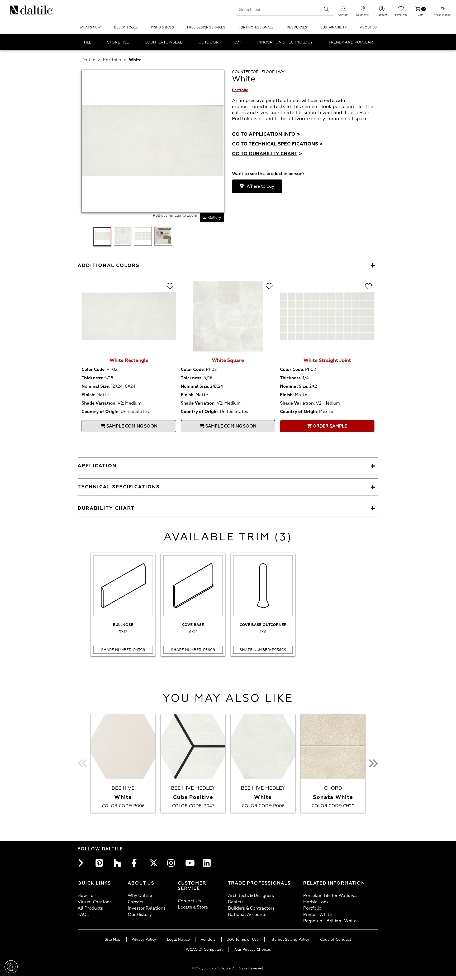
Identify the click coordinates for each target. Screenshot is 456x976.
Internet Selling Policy (289, 939)
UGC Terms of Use (242, 939)
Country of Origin (100, 411)
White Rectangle (129, 360)
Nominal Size (95, 386)
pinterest (101, 863)
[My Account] (381, 10)
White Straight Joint (327, 360)
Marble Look (316, 902)
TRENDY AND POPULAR (351, 42)
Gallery (214, 217)
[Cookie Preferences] (11, 966)
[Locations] (362, 10)
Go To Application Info (266, 134)
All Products (90, 908)
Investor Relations (146, 908)
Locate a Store (193, 907)
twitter (154, 863)
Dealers (236, 902)
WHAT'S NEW (90, 28)
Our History (140, 914)
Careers (135, 902)
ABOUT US (368, 28)
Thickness (92, 378)
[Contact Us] (343, 10)
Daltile (88, 59)
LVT (237, 42)
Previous (83, 763)
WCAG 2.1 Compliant (204, 949)
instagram (172, 863)
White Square (228, 360)
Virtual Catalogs (95, 902)
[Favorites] (401, 10)
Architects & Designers (251, 895)
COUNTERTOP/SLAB (164, 42)
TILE (87, 42)
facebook (136, 863)
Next (373, 763)
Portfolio (112, 59)
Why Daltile (140, 895)
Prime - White (317, 914)
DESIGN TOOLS (126, 28)
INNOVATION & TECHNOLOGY (285, 42)
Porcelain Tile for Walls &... (330, 895)
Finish (88, 394)
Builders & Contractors (251, 908)
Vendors (208, 939)
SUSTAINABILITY (333, 28)
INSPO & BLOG (162, 28)
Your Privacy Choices (252, 949)
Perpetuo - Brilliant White (330, 921)
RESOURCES (297, 28)
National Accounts (247, 914)
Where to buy (260, 186)
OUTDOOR (208, 42)
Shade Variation (98, 403)
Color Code (93, 369)
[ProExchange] (442, 10)
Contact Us (189, 901)
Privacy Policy (143, 939)
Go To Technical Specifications (277, 144)
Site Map (113, 939)
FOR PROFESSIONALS (256, 28)
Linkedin (208, 863)
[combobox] (277, 9)
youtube (190, 863)
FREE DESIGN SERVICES (206, 28)
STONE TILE (118, 42)
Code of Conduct (335, 939)
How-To (85, 895)
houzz (118, 863)
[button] (326, 9)
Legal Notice (178, 939)
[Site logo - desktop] (16, 10)
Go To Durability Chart (267, 154)
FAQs (83, 914)
